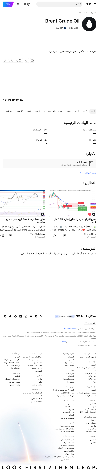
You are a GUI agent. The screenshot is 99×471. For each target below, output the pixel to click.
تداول (40, 379)
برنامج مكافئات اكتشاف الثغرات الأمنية (59, 457)
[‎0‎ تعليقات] (10, 235)
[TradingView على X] (41, 316)
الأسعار (71, 360)
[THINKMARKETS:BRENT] (42, 214)
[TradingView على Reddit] (5, 316)
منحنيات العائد (91, 423)
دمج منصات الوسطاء (12, 379)
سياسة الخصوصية (67, 445)
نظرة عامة (70, 373)
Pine (94, 382)
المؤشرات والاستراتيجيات (32, 393)
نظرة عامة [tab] (91, 51)
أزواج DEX (92, 379)
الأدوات (17, 357)
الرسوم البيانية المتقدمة (11, 365)
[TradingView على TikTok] (10, 316)
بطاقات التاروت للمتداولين (64, 429)
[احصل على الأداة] (27, 60)
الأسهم (93, 365)
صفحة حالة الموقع (67, 459)
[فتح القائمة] (95, 4)
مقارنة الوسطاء (68, 379)
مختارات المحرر (36, 385)
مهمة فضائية (69, 406)
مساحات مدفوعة (36, 401)
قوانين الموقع (37, 368)
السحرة (39, 396)
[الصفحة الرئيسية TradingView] (88, 4)
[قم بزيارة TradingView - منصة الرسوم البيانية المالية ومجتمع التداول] (13, 100)
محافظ (93, 420)
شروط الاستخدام (67, 440)
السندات (93, 370)
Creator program (35, 365)
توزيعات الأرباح (90, 409)
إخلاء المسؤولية (68, 442)
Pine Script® (91, 431)
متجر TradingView (67, 426)
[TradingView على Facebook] (36, 316)
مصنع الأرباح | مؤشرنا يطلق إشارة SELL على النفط (74, 221)
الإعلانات (17, 376)
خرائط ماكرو (91, 429)
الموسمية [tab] (53, 51)
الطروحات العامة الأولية (87, 412)
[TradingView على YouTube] (31, 316)
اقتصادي (93, 404)
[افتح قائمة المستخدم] (18, 4)
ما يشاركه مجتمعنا (35, 360)
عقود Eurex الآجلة (67, 393)
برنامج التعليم (15, 385)
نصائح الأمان (69, 454)
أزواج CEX (92, 376)
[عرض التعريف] (84, 130)
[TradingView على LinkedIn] (20, 316)
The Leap (70, 382)
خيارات (93, 426)
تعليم (40, 382)
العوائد (94, 406)
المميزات (70, 357)
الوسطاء (71, 376)
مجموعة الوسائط (67, 418)
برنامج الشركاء (14, 382)
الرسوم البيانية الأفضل (88, 357)
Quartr (63, 342)
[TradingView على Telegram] (15, 316)
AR (25, 4)
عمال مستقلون (36, 398)
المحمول (93, 440)
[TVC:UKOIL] (93, 214)
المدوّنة (71, 409)
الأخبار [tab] (81, 51)
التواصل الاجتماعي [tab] (68, 51)
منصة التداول (15, 368)
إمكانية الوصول (68, 451)
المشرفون (38, 371)
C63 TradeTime (67, 431)
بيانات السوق (69, 362)
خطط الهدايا (69, 365)
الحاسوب (93, 442)
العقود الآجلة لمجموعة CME (63, 390)
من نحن (71, 404)
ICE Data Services (70, 329)
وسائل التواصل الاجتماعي (32, 357)
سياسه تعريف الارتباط (65, 448)
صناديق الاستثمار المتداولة (86, 368)
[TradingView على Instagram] (26, 316)
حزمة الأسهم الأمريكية (65, 396)
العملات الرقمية (90, 373)
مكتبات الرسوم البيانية (12, 360)
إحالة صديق (38, 362)
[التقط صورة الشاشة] (32, 60)
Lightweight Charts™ (11, 362)
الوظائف (71, 415)
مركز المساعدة (68, 412)
